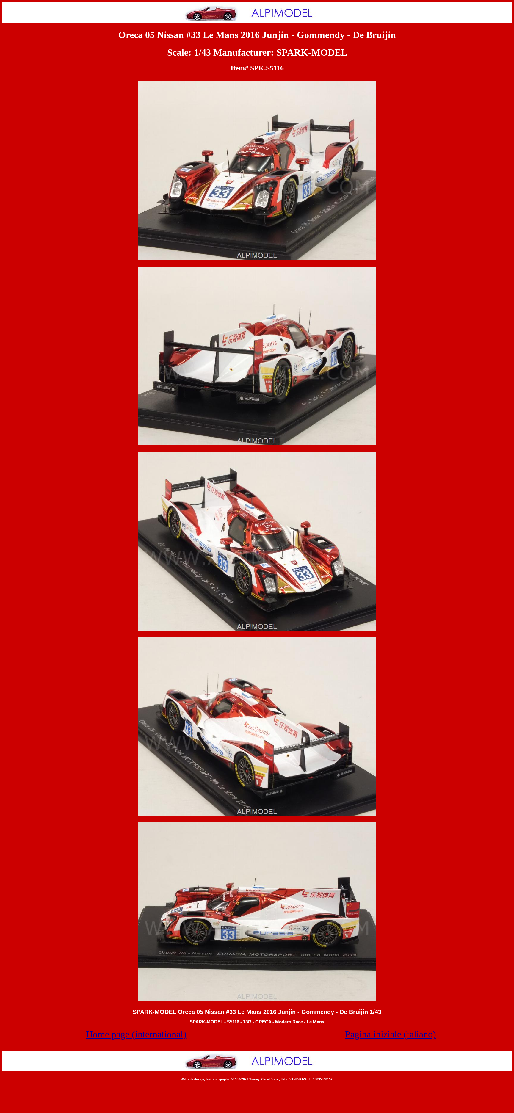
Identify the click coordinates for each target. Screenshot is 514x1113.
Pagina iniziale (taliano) (390, 1034)
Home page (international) (136, 1034)
